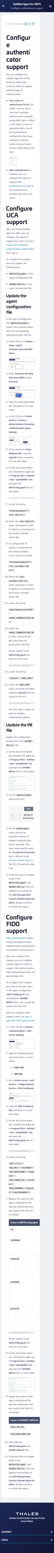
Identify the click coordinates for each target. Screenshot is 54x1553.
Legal (5, 1539)
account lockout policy (20, 860)
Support (7, 1531)
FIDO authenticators (16, 938)
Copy (29, 809)
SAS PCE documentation (17, 23)
